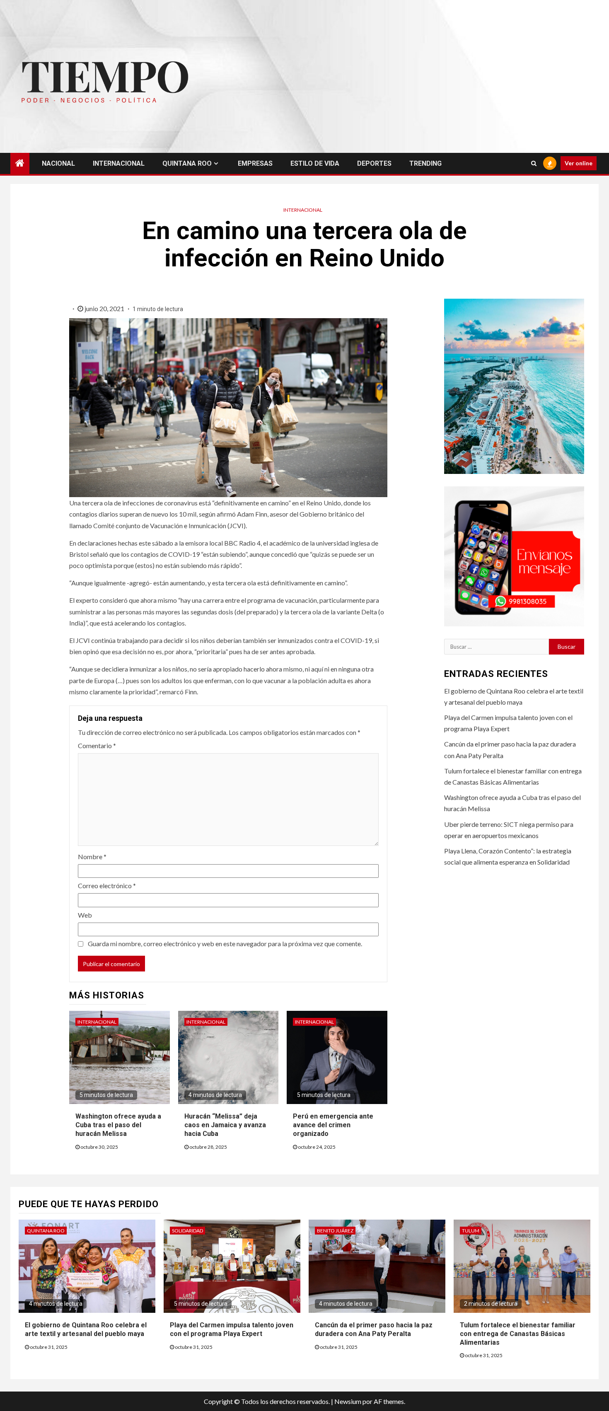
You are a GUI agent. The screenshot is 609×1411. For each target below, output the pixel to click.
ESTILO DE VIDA (314, 163)
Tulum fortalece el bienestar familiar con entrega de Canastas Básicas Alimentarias (517, 1333)
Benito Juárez (335, 1230)
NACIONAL (58, 163)
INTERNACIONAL (119, 163)
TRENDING (425, 163)
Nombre (92, 856)
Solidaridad (187, 1230)
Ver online (578, 163)
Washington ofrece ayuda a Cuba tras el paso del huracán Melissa (118, 1125)
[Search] (534, 163)
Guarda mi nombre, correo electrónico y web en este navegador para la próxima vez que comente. (225, 943)
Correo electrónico (107, 885)
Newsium (347, 1401)
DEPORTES (374, 163)
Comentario (97, 745)
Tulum (470, 1230)
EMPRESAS (255, 163)
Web (85, 915)
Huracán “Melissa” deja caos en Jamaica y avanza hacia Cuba (225, 1125)
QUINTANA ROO (187, 163)
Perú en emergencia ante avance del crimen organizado (333, 1125)
